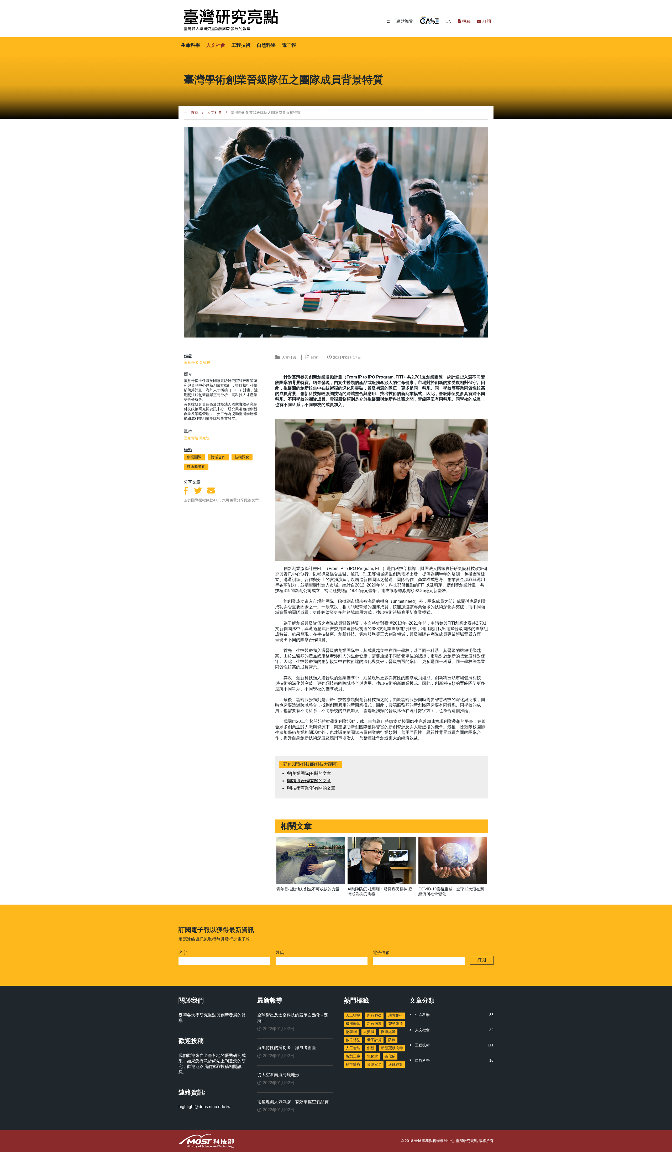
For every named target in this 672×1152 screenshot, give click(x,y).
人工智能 (353, 1048)
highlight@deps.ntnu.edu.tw (204, 1106)
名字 (182, 952)
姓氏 (280, 952)
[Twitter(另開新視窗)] (198, 490)
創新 (370, 1048)
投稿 (466, 21)
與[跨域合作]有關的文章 (309, 781)
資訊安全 (374, 1064)
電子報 (289, 45)
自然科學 (266, 45)
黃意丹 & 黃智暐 (197, 362)
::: (388, 21)
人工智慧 (353, 1015)
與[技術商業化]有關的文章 (311, 788)
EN (448, 21)
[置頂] (664, 1139)
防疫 (392, 1040)
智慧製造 (395, 1023)
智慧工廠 (353, 1056)
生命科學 (190, 45)
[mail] (211, 490)
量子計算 (374, 1040)
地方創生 (395, 1015)
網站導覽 (404, 21)
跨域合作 (218, 457)
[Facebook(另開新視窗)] (186, 490)
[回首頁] (284, 20)
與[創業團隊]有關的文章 (309, 773)
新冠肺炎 (374, 1015)
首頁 (194, 112)
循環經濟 (388, 1032)
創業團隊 (194, 457)
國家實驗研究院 (196, 438)
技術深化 (242, 457)
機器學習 (353, 1023)
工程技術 (241, 45)
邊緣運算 (395, 1064)
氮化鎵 (372, 1056)
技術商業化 (196, 466)
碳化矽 (390, 1056)
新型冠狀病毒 (392, 1048)
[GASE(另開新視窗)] (429, 20)
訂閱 (486, 21)
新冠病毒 (374, 1023)
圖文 (314, 357)
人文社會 (215, 45)
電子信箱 (381, 952)
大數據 (368, 1032)
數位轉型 (353, 1040)
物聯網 (351, 1032)
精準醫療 (353, 1064)
